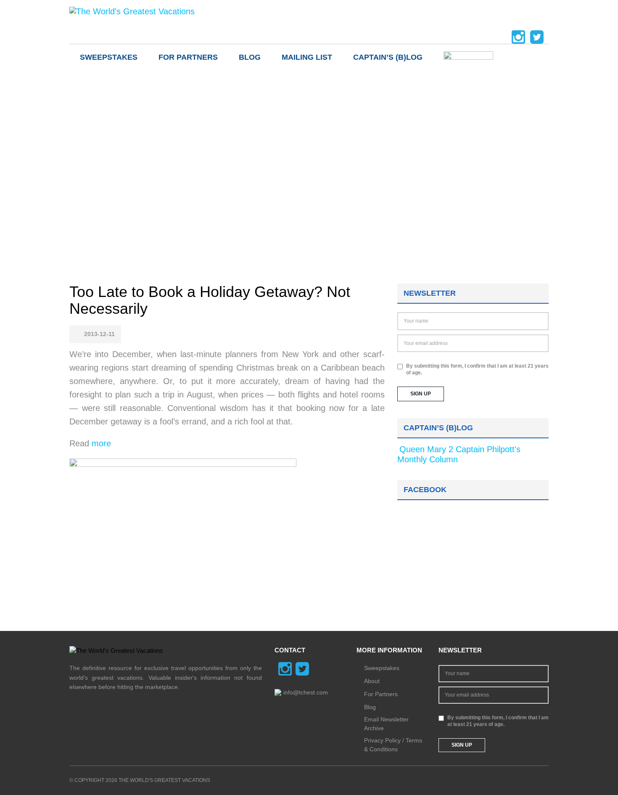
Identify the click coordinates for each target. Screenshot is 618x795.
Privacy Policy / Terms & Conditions (393, 745)
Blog (250, 57)
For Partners (188, 57)
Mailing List (307, 57)
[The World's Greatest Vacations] (132, 11)
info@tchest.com (305, 692)
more (100, 443)
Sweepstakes (108, 57)
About (372, 681)
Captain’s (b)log (388, 57)
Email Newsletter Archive (386, 723)
